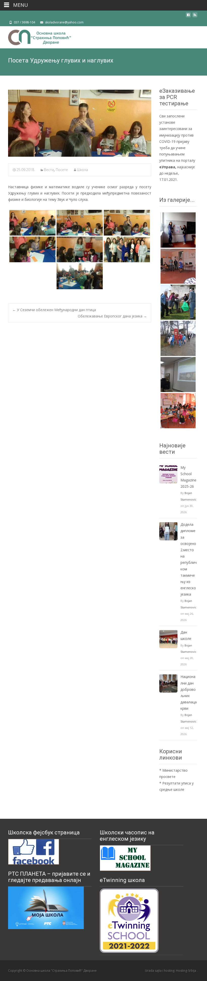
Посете (62, 169)
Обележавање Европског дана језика (112, 316)
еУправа (167, 167)
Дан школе (185, 635)
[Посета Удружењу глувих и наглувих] (79, 123)
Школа (82, 169)
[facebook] (188, 16)
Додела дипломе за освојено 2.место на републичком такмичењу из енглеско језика (188, 559)
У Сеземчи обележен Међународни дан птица (54, 309)
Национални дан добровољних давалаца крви (188, 692)
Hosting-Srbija (186, 970)
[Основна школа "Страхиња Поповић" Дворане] (35, 36)
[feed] (194, 16)
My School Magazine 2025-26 (188, 477)
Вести (49, 169)
